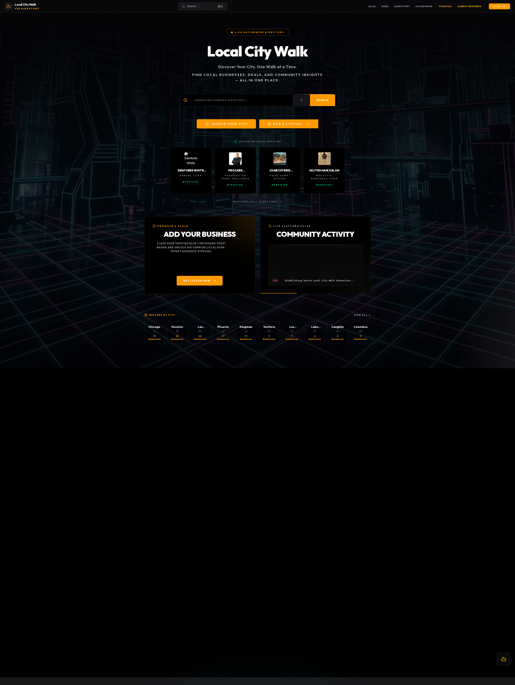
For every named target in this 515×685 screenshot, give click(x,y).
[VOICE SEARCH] (301, 100)
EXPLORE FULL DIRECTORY (255, 201)
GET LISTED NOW (196, 280)
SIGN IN (499, 6)
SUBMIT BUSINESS (469, 6)
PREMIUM (445, 6)
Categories (423, 6)
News (385, 6)
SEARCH (322, 100)
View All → (362, 315)
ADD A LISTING (287, 123)
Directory (402, 6)
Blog (372, 6)
